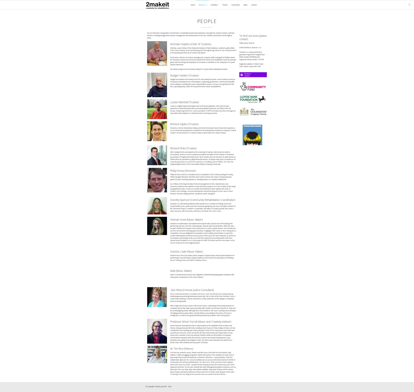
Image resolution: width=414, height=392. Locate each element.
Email (259, 48)
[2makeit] (157, 6)
